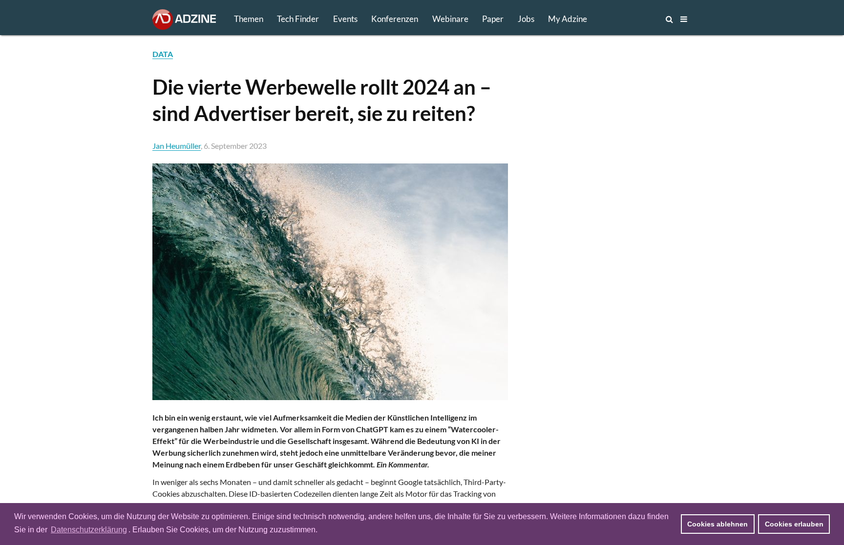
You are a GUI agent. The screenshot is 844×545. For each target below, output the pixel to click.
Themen (248, 19)
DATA (162, 54)
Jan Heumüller (176, 145)
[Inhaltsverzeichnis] (683, 19)
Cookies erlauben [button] (794, 524)
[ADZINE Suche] (637, 19)
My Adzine (567, 19)
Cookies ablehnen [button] (717, 524)
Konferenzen (394, 19)
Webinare (450, 19)
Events (345, 19)
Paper (493, 19)
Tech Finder (298, 19)
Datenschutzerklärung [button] (89, 529)
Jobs (526, 19)
